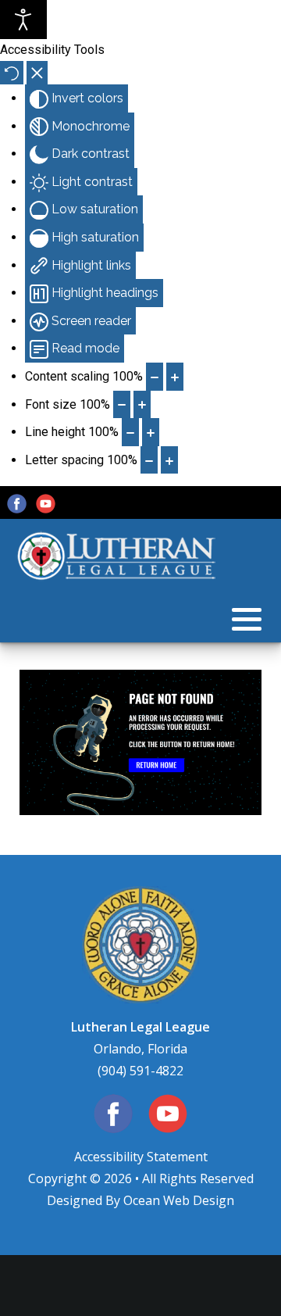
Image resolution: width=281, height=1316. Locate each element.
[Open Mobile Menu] (246, 619)
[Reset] (11, 72)
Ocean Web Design (178, 1200)
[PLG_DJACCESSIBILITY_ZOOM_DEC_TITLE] (154, 377)
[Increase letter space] (169, 460)
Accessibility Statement (141, 1156)
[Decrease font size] (121, 405)
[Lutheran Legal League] (117, 556)
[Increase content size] (174, 377)
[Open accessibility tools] (23, 19)
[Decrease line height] (130, 432)
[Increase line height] (150, 432)
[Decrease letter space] (149, 460)
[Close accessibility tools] (37, 72)
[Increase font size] (142, 405)
